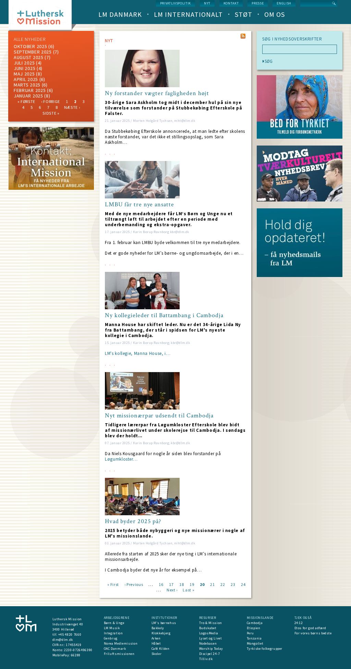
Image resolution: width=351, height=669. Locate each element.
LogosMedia (209, 633)
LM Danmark (120, 14)
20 (202, 584)
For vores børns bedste (313, 633)
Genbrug (111, 638)
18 (181, 584)
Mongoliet (255, 643)
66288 (76, 655)
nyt (207, 3)
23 (233, 584)
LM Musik (112, 628)
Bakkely (158, 628)
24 (243, 584)
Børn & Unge (114, 623)
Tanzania (254, 638)
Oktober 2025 (30, 46)
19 (192, 584)
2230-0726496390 (78, 650)
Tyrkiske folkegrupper (265, 648)
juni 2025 (24, 68)
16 (161, 584)
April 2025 (26, 79)
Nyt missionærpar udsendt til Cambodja (159, 416)
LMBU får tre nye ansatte (139, 204)
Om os (274, 14)
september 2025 (33, 52)
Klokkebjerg (161, 633)
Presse (258, 3)
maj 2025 (24, 74)
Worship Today (211, 648)
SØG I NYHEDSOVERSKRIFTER (292, 39)
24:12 (298, 623)
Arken (156, 638)
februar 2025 (30, 90)
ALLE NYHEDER (29, 39)
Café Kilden (161, 648)
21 (212, 584)
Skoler (157, 653)
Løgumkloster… (121, 459)
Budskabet (208, 628)
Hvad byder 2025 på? (133, 521)
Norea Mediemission (121, 643)
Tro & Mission (210, 623)
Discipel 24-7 (209, 653)
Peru (250, 633)
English (284, 3)
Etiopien (254, 628)
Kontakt (231, 3)
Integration (113, 633)
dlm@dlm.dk (62, 639)
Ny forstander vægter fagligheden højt (157, 93)
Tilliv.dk (206, 659)
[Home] (43, 17)
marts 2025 (27, 85)
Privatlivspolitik (175, 3)
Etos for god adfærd (310, 628)
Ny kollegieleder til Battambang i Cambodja (164, 315)
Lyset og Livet (210, 638)
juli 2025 (24, 63)
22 (222, 584)
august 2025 (29, 57)
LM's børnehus (164, 623)
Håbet (156, 643)
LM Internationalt (188, 14)
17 (171, 584)
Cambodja (255, 623)
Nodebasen (208, 643)
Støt (243, 14)
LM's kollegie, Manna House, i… (138, 353)
